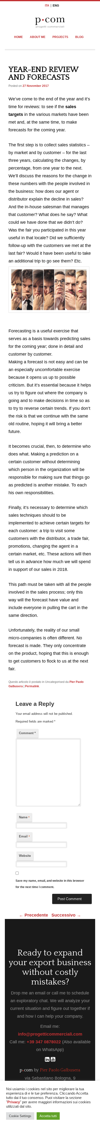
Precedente (33, 915)
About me (37, 37)
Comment (27, 733)
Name (24, 817)
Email (24, 836)
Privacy (13, 1102)
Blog (79, 37)
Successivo (66, 915)
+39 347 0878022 (44, 1041)
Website (25, 856)
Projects (60, 37)
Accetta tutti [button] (48, 1116)
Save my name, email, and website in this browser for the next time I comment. (50, 884)
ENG (56, 5)
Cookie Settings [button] (20, 1116)
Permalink (32, 686)
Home (18, 37)
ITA (47, 5)
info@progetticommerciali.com (50, 1034)
